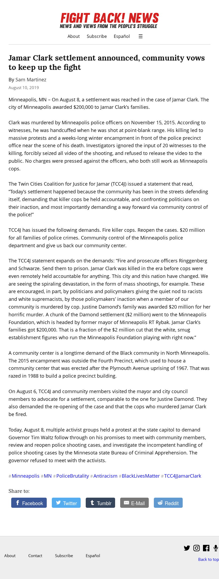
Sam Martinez (30, 79)
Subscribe (97, 36)
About (74, 36)
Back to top (208, 559)
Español (122, 36)
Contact (35, 555)
